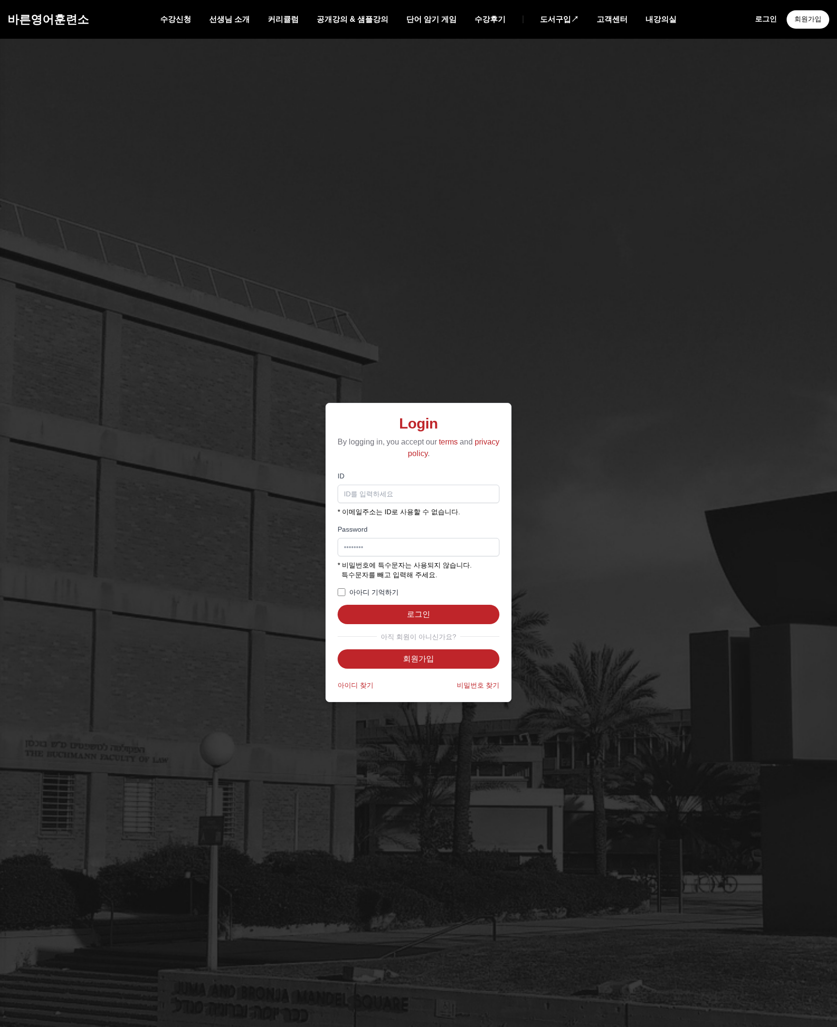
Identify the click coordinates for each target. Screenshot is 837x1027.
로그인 (766, 19)
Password (353, 529)
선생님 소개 (229, 19)
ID (341, 476)
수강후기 (490, 19)
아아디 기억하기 (374, 592)
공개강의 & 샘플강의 (352, 19)
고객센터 (612, 19)
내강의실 (661, 19)
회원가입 (808, 19)
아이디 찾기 (355, 685)
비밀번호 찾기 (478, 685)
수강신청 (175, 19)
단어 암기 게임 (431, 19)
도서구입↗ (559, 19)
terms (448, 442)
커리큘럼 (283, 19)
